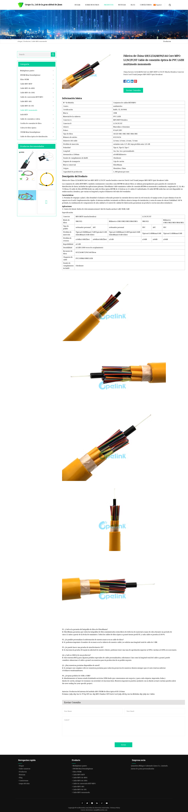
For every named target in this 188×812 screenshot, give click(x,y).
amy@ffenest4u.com (100, 810)
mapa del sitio (24, 783)
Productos (108, 5)
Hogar (77, 5)
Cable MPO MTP (26, 84)
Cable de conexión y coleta (30, 119)
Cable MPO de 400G (27, 88)
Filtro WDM (24, 79)
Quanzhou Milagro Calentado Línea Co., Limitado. (149, 766)
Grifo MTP (24, 114)
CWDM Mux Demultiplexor (30, 132)
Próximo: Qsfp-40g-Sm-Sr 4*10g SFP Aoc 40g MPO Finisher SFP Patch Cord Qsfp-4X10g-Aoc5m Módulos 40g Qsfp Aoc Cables (108, 694)
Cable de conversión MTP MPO (31, 97)
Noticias (122, 5)
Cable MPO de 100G (27, 93)
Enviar (123, 745)
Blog (133, 5)
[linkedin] (97, 803)
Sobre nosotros (92, 5)
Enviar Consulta (133, 90)
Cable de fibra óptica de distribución (33, 136)
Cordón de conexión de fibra (30, 123)
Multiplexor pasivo (27, 71)
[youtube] (107, 803)
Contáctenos (146, 5)
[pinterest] (92, 803)
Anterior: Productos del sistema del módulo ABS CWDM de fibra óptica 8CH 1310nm (93, 691)
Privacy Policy (115, 808)
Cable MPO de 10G (27, 106)
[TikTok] (102, 803)
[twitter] (87, 803)
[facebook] (82, 803)
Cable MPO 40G (26, 101)
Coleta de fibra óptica (28, 128)
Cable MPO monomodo (39, 41)
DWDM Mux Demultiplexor (30, 75)
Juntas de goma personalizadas (142, 769)
